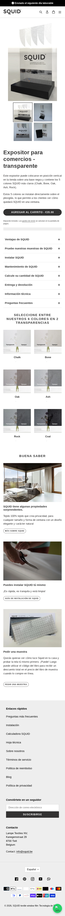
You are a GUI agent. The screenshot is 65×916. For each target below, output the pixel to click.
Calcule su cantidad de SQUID (32, 276)
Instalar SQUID (32, 257)
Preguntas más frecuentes (22, 716)
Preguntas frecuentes (32, 303)
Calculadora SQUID (18, 733)
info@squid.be (24, 851)
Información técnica (32, 294)
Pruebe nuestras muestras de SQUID (32, 248)
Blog (8, 777)
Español (31, 869)
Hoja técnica (13, 742)
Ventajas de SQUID (32, 239)
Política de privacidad (19, 785)
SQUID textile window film (25, 905)
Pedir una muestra (16, 684)
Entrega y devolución (32, 285)
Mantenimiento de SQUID (32, 267)
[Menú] (60, 11)
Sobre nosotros (15, 751)
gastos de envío (28, 221)
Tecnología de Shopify (50, 905)
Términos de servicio (18, 759)
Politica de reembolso (19, 768)
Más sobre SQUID (14, 531)
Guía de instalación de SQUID (22, 598)
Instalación (12, 725)
